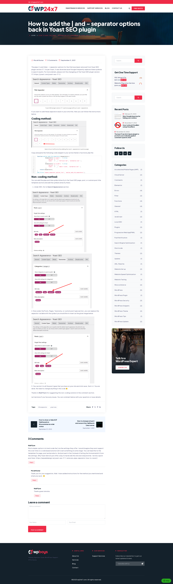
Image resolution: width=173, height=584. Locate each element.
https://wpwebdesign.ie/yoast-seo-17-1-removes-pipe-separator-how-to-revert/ (67, 458)
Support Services (95, 8)
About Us (75, 556)
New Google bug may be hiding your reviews (131, 117)
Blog (107, 8)
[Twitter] (95, 407)
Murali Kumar (39, 60)
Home (33, 35)
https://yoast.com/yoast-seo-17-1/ (47, 74)
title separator (42, 407)
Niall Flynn (43, 393)
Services (75, 560)
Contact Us (117, 8)
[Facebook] (92, 407)
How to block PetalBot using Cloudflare (131, 126)
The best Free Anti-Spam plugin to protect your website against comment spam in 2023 (127, 135)
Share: (88, 407)
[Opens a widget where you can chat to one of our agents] (166, 581)
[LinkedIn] (100, 407)
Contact (75, 568)
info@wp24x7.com (37, 2)
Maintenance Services (75, 8)
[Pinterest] (97, 407)
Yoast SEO (53, 407)
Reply (31, 462)
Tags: (34, 407)
